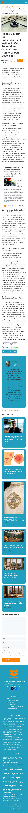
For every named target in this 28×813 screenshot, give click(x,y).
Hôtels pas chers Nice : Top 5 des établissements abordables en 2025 (14, 603)
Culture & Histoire (12, 700)
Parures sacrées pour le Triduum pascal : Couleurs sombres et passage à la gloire (14, 519)
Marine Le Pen (8, 410)
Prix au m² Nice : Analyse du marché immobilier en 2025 (12, 786)
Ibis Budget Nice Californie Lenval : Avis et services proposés (14, 795)
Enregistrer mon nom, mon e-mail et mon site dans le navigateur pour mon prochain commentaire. (14, 653)
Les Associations (12, 702)
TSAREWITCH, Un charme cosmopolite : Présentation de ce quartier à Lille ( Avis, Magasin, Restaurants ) (13, 734)
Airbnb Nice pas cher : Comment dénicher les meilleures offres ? (11, 575)
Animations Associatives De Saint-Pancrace (13, 724)
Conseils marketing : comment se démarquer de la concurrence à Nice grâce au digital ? (13, 438)
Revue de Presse (20, 60)
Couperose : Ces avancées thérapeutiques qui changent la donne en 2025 (13, 471)
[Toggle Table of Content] (14, 351)
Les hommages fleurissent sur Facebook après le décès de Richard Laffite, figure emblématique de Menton (13, 747)
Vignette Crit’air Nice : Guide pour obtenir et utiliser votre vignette (12, 799)
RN (19, 410)
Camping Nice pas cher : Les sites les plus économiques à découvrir (13, 547)
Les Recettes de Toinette (15, 706)
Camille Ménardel (17, 365)
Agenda (9, 698)
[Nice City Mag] (2, 2)
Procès (15, 410)
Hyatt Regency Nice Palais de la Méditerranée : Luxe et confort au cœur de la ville (12, 791)
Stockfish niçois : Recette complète (11, 737)
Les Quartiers (11, 704)
